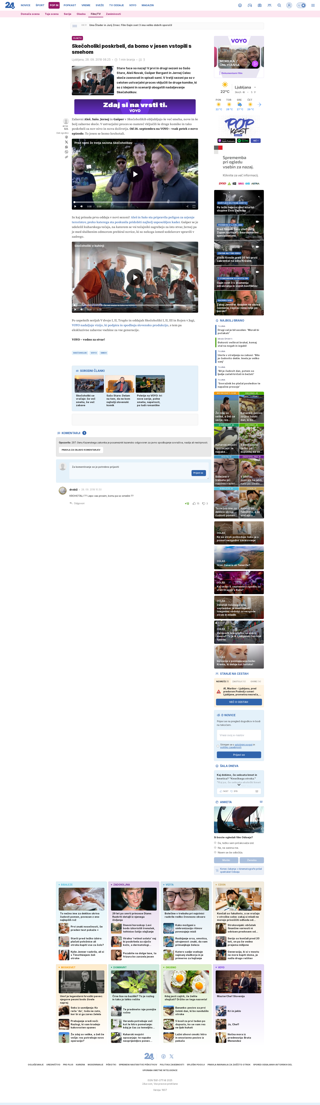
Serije (67, 13)
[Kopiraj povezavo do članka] (66, 157)
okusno (171, 967)
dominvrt (120, 967)
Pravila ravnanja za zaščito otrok (229, 1064)
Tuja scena (51, 13)
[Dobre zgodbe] (240, 5)
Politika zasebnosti (172, 1064)
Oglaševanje (36, 1064)
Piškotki (111, 1064)
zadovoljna (121, 884)
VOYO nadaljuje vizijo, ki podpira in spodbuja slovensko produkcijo (120, 325)
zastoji (239, 681)
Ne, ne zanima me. (228, 847)
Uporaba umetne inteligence (160, 1070)
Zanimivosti (113, 13)
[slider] (135, 202)
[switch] (301, 5)
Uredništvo (53, 1064)
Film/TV (96, 13)
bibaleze (67, 884)
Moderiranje (95, 1064)
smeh (103, 353)
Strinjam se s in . (237, 746)
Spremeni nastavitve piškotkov (138, 1064)
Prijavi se (198, 473)
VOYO (94, 353)
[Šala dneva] (256, 791)
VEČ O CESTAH (238, 702)
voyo (221, 967)
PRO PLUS (68, 1064)
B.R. (66, 128)
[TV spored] (260, 5)
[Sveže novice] (75, 26)
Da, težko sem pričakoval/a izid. (236, 843)
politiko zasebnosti (230, 747)
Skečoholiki (80, 353)
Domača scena (30, 13)
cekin (222, 884)
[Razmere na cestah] (269, 5)
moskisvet (68, 967)
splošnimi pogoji (243, 744)
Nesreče (222, 681)
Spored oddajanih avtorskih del (272, 1064)
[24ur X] (172, 1056)
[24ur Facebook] (164, 1056)
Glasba (81, 13)
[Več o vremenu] (259, 104)
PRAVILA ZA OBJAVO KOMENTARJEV (81, 450)
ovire (255, 681)
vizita (170, 884)
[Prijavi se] (289, 5)
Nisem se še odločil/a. (230, 852)
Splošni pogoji (196, 1064)
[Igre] (250, 5)
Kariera (80, 1064)
